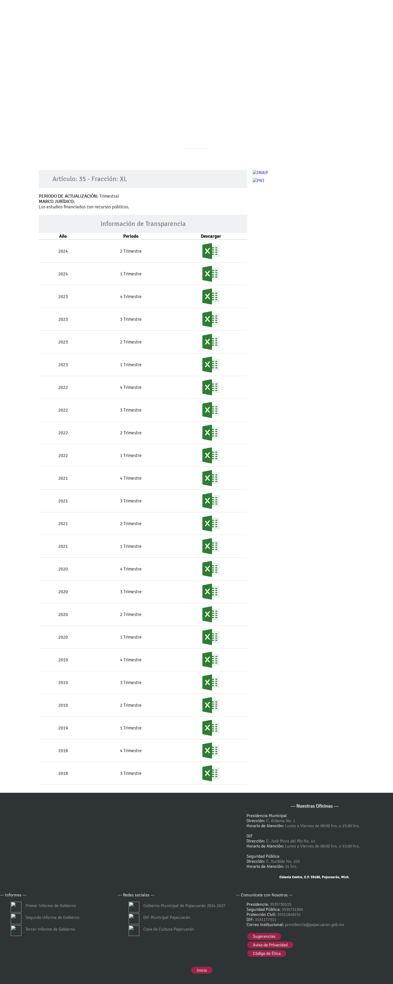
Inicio (202, 970)
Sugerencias (264, 936)
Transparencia (186, 168)
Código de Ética (267, 953)
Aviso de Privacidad (270, 944)
